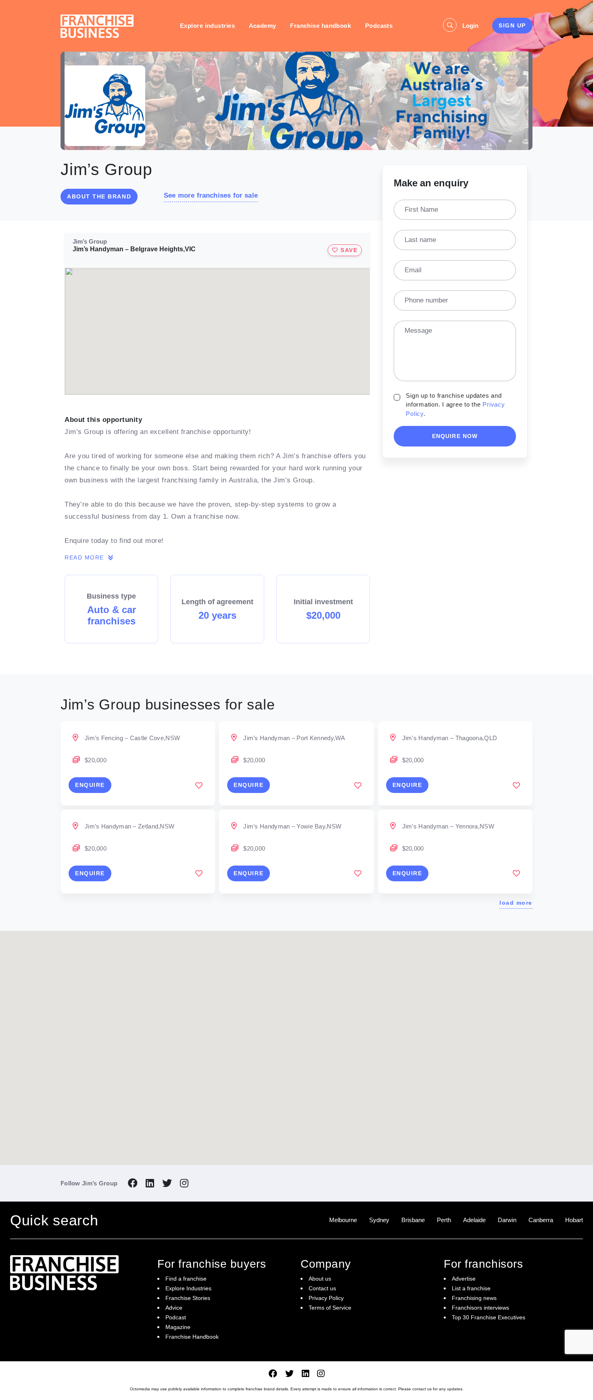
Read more (85, 557)
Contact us (322, 1288)
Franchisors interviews (480, 1307)
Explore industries (207, 25)
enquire (90, 785)
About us (320, 1278)
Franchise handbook (320, 25)
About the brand (99, 196)
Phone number (426, 300)
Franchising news (474, 1298)
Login (470, 25)
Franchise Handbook (192, 1336)
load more (515, 902)
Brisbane (413, 1219)
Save (348, 250)
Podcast (175, 1317)
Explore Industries (188, 1288)
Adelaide (474, 1219)
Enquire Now (455, 436)
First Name (421, 209)
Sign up (512, 25)
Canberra (540, 1219)
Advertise (464, 1278)
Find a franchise (186, 1278)
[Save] (199, 785)
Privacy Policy (326, 1298)
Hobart (574, 1219)
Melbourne (343, 1219)
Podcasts (379, 25)
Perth (444, 1219)
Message (418, 330)
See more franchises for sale (211, 195)
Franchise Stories (187, 1298)
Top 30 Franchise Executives (488, 1317)
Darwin (507, 1219)
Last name (420, 240)
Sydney (379, 1219)
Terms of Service (330, 1307)
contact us (422, 1389)
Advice (173, 1307)
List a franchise (471, 1288)
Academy (262, 25)
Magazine (177, 1327)
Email (413, 270)
